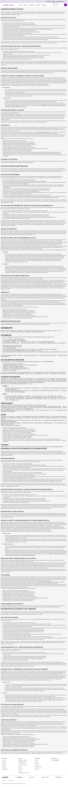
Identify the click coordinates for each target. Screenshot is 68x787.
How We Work (31, 5)
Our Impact (3, 766)
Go (65, 4)
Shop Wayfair (37, 758)
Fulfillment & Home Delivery (22, 761)
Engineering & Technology (22, 760)
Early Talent (38, 5)
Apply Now (44, 5)
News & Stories (4, 764)
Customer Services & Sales (22, 764)
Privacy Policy (11, 780)
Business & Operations (21, 763)
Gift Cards (36, 769)
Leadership (3, 761)
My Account (37, 761)
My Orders (36, 760)
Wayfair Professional (38, 766)
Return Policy (37, 763)
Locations (25, 5)
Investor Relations (4, 769)
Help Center (37, 764)
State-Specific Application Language (24, 772)
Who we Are (4, 760)
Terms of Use (4, 780)
